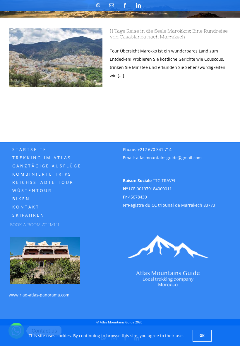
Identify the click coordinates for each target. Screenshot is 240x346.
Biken (21, 198)
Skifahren (28, 215)
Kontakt (26, 207)
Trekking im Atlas (41, 157)
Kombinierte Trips (42, 174)
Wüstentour (32, 190)
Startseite (29, 149)
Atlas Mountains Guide (117, 322)
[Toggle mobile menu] (228, 25)
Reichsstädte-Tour (43, 182)
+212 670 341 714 (155, 149)
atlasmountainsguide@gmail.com (169, 157)
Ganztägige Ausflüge (46, 166)
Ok (202, 335)
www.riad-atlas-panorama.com (39, 295)
